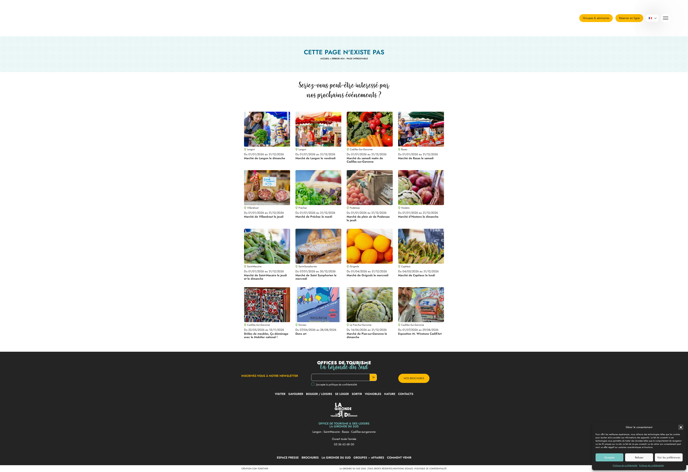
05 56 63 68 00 (344, 444)
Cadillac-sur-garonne (363, 432)
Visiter (280, 394)
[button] (681, 427)
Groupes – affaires (368, 458)
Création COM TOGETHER (254, 468)
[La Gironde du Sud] (40, 18)
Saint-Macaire (332, 432)
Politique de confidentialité (625, 465)
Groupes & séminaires (596, 18)
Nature (389, 394)
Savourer (295, 394)
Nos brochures (414, 378)
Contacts (405, 394)
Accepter (609, 457)
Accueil (324, 58)
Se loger (342, 394)
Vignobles (373, 394)
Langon (317, 432)
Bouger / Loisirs (319, 394)
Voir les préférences (668, 457)
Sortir (357, 394)
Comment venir (399, 458)
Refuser (639, 457)
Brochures (310, 458)
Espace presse (288, 458)
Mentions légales (403, 468)
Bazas (346, 432)
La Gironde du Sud (336, 458)
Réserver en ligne (629, 18)
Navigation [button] (665, 18)
